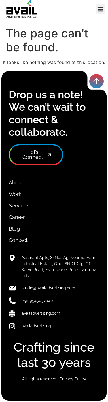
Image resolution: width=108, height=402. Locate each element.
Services (19, 206)
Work (15, 194)
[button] (100, 9)
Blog (14, 229)
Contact (18, 240)
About (16, 183)
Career (17, 217)
